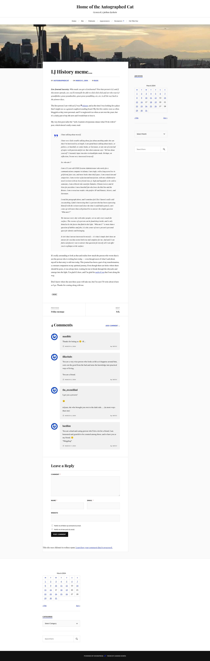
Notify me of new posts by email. (64, 529)
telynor (85, 105)
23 (142, 106)
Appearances (105, 21)
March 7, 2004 (70, 446)
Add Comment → (113, 326)
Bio (82, 21)
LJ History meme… (71, 71)
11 (151, 98)
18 (151, 102)
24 (146, 106)
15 (137, 102)
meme (55, 294)
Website (54, 513)
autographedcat (61, 80)
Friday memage (57, 311)
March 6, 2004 (70, 346)
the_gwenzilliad (70, 389)
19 (156, 102)
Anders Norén (120, 656)
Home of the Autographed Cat (105, 6)
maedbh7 (67, 336)
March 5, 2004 (82, 80)
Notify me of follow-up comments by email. (67, 526)
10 (146, 98)
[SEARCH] (164, 149)
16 (142, 102)
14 (165, 98)
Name (54, 500)
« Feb (136, 118)
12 (156, 98)
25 (151, 106)
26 (156, 106)
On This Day (133, 21)
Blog (96, 80)
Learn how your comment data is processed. (94, 547)
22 (137, 106)
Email (90, 500)
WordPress (98, 656)
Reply (115, 346)
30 (142, 111)
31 (146, 111)
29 (137, 111)
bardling (67, 425)
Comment (56, 474)
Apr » (165, 118)
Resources (118, 21)
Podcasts (91, 21)
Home (74, 21)
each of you (99, 272)
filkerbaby (67, 356)
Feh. (118, 311)
